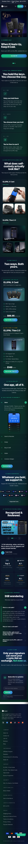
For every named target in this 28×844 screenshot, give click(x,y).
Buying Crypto (7, 795)
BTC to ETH (6, 806)
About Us (5, 733)
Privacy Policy (7, 821)
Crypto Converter (9, 802)
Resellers (5, 754)
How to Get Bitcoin (8, 798)
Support (6, 764)
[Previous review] (8, 538)
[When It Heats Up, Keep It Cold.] (14, 24)
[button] (10, 319)
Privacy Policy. (10, 698)
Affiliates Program (8, 751)
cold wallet (7, 613)
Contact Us (6, 735)
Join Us (5, 738)
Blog (4, 743)
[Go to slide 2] (15, 63)
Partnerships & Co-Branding (10, 757)
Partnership (7, 748)
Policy (5, 810)
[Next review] (19, 538)
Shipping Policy (7, 813)
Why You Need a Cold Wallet (10, 783)
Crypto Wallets (8, 787)
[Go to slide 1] (13, 63)
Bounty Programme (8, 775)
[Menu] (25, 6)
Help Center (6, 772)
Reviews (5, 741)
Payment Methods (8, 824)
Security (6, 780)
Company (6, 729)
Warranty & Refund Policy (10, 816)
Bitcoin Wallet (6, 790)
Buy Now (20, 6)
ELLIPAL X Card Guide (9, 767)
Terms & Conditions (8, 819)
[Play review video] (14, 527)
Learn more (6, 184)
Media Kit (5, 759)
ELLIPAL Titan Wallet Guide (10, 770)
